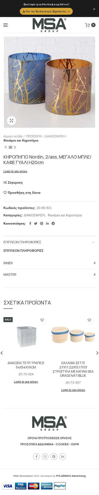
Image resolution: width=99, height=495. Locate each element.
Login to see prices (15, 171)
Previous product (5, 147)
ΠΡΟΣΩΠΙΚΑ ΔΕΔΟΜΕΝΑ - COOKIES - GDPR (49, 444)
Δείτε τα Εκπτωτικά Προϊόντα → (46, 11)
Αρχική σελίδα (13, 136)
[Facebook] (30, 223)
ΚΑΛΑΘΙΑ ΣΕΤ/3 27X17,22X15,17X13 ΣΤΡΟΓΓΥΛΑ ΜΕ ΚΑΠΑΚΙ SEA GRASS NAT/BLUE (73, 369)
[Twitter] (36, 223)
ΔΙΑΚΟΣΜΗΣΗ (55, 136)
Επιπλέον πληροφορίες (22, 242)
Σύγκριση (15, 182)
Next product (15, 147)
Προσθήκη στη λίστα (24, 192)
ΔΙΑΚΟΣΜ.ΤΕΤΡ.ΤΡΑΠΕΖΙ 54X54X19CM (26, 365)
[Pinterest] (42, 223)
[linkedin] (47, 223)
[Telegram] (53, 223)
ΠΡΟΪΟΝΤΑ (33, 136)
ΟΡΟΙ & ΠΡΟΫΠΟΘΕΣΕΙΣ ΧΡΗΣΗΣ (49, 438)
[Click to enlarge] (11, 120)
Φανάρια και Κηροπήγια (20, 140)
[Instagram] (45, 456)
